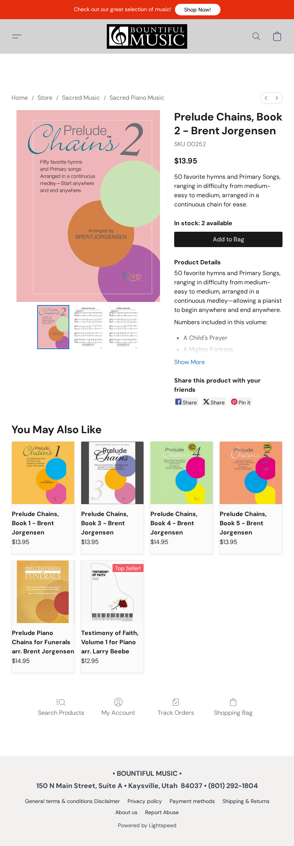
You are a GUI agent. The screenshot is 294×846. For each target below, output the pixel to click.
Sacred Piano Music (136, 98)
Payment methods (192, 801)
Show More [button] (189, 362)
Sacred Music (81, 98)
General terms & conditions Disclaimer (72, 801)
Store (45, 98)
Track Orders (176, 713)
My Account (118, 713)
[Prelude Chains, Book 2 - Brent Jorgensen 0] (53, 327)
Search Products (61, 713)
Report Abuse (162, 812)
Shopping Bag (233, 713)
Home (19, 98)
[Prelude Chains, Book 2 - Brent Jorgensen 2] (123, 327)
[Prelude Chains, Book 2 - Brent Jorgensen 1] (88, 327)
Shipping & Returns (246, 801)
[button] (197, 9)
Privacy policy (144, 801)
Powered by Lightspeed (147, 825)
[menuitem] (266, 98)
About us (126, 812)
